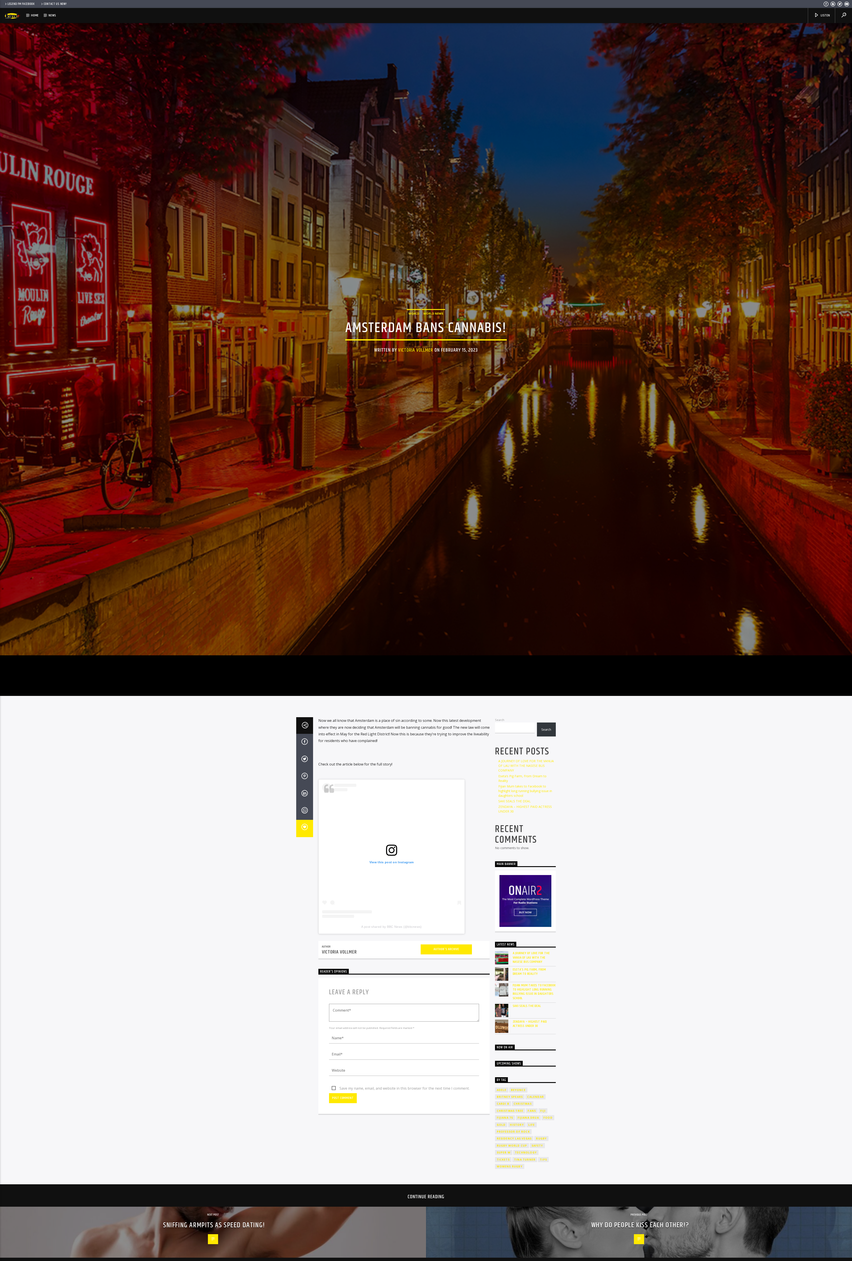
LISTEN (825, 15)
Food (547, 1136)
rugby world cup (512, 1164)
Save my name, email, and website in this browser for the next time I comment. (404, 1106)
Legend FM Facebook (21, 4)
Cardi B (503, 1122)
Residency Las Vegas (514, 1157)
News (52, 15)
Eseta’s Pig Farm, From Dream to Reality (529, 990)
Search (499, 738)
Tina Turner (524, 1178)
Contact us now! (55, 4)
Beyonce (518, 1108)
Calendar (535, 1115)
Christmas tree (510, 1129)
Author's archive (446, 968)
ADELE (502, 1108)
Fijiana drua (528, 1136)
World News (433, 322)
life (531, 1143)
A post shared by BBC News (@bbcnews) (391, 945)
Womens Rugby (510, 1185)
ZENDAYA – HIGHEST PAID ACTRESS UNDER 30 (530, 1042)
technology (526, 1171)
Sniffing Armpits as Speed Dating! (214, 1243)
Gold (501, 1143)
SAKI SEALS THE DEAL (514, 820)
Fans (532, 1129)
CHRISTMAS (523, 1122)
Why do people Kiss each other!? (640, 1243)
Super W (504, 1171)
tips (543, 1178)
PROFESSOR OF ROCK (513, 1150)
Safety (537, 1164)
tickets (503, 1178)
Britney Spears (510, 1115)
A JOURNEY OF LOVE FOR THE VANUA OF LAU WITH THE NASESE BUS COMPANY (526, 784)
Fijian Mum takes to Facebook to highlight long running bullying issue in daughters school (525, 809)
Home (35, 15)
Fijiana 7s (505, 1136)
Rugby (541, 1157)
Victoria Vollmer (415, 359)
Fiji (543, 1129)
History (517, 1143)
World (413, 322)
